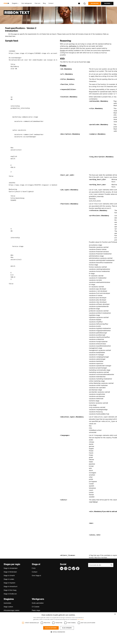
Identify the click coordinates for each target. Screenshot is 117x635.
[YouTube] (70, 568)
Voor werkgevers (26, 3)
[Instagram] (66, 568)
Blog (44, 3)
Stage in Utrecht (9, 575)
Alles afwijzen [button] (67, 628)
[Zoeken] (84, 3)
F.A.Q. (34, 568)
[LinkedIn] (62, 568)
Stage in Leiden (9, 579)
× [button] (115, 614)
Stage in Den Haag (10, 590)
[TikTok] (74, 568)
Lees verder (80, 619)
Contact (50, 3)
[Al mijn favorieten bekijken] (79, 3)
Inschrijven (94, 3)
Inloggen (107, 3)
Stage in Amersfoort (10, 586)
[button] (58, 632)
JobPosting (72, 46)
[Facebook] (78, 568)
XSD (88, 62)
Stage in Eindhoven (10, 594)
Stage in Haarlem (9, 583)
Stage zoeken (8, 607)
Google (62, 50)
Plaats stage (36, 610)
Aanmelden (7, 603)
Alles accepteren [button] (50, 628)
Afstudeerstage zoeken (11, 610)
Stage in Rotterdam (10, 572)
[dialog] (58, 623)
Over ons (37, 3)
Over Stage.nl (36, 575)
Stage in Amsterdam (10, 568)
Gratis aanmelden (38, 603)
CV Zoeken (35, 607)
